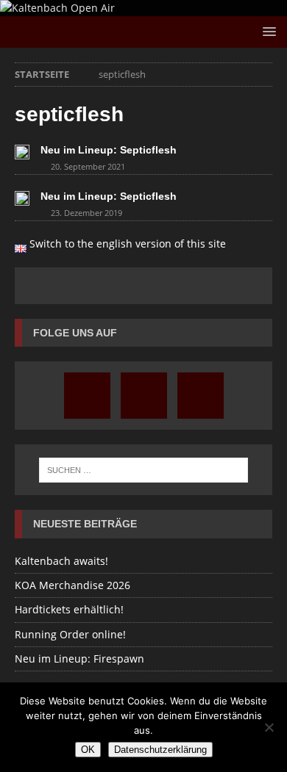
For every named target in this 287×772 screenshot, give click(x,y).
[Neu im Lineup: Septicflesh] (22, 151)
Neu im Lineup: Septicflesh (108, 150)
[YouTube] (144, 395)
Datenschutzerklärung (160, 749)
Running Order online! (70, 634)
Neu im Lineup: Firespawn (79, 658)
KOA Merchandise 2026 (72, 585)
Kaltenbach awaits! (61, 561)
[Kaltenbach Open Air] (57, 8)
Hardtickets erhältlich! (69, 609)
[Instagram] (87, 395)
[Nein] (268, 727)
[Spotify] (200, 395)
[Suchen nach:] (144, 470)
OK (88, 749)
